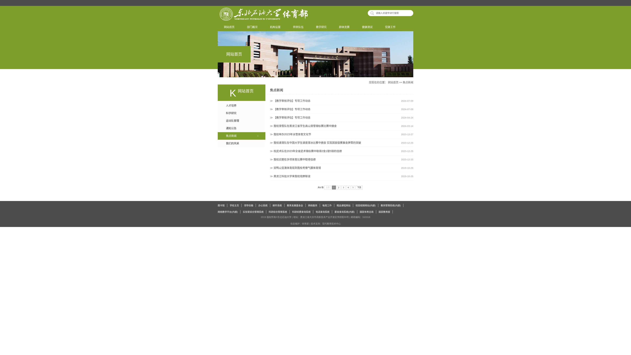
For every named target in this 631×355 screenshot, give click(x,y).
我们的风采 (232, 143)
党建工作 (390, 27)
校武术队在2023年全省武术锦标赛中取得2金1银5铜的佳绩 (343, 151)
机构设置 (275, 27)
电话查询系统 (322, 212)
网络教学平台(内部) (228, 212)
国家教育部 (384, 212)
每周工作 (327, 205)
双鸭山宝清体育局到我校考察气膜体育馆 (343, 167)
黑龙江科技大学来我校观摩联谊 (343, 176)
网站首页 (229, 27)
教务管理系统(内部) (391, 205)
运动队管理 (232, 120)
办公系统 (263, 205)
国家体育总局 (367, 212)
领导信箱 (248, 205)
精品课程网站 (344, 205)
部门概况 (252, 27)
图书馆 (221, 205)
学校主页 (234, 205)
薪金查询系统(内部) (345, 212)
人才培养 (231, 105)
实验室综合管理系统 (253, 212)
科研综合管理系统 (278, 212)
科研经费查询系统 (301, 212)
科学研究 (231, 113)
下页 (359, 187)
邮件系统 (277, 205)
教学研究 (321, 27)
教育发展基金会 (295, 205)
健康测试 (367, 27)
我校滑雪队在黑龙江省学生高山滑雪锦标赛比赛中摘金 (343, 126)
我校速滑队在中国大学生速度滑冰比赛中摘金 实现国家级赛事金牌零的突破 (343, 142)
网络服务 (312, 205)
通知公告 (231, 128)
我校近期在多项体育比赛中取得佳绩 (343, 159)
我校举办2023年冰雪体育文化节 (343, 134)
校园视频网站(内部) (366, 205)
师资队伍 (298, 27)
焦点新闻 (408, 82)
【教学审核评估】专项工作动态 (343, 100)
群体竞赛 (344, 27)
